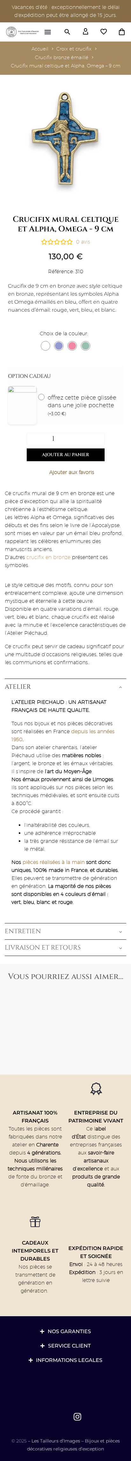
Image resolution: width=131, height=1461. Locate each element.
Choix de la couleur (63, 333)
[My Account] (85, 32)
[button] (48, 32)
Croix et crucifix (74, 48)
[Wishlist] (103, 32)
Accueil (39, 48)
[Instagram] (77, 1416)
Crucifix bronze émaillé (61, 57)
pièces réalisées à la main (54, 862)
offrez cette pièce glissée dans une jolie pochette (82, 405)
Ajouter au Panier (65, 455)
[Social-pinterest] (62, 1416)
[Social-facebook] (47, 1416)
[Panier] (122, 32)
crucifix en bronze (47, 557)
